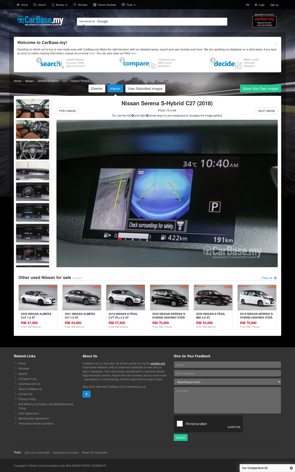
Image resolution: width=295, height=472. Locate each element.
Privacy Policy (27, 399)
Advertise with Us (29, 384)
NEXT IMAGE (266, 111)
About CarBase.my (30, 389)
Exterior (97, 88)
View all (267, 277)
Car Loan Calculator (37, 452)
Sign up (274, 4)
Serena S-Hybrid (48, 81)
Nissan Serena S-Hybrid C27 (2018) (167, 103)
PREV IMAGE (67, 111)
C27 (65, 81)
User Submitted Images (145, 88)
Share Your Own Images (260, 88)
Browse (60, 4)
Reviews (83, 4)
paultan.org (158, 363)
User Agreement (28, 413)
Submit (180, 437)
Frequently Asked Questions (36, 423)
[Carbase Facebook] (87, 394)
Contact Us (25, 394)
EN (247, 4)
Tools (130, 4)
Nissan (29, 81)
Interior (115, 88)
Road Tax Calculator (95, 452)
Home (24, 4)
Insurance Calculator (66, 452)
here (92, 53)
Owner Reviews (107, 4)
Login (262, 4)
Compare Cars (27, 379)
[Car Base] (40, 21)
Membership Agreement (33, 418)
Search (42, 4)
